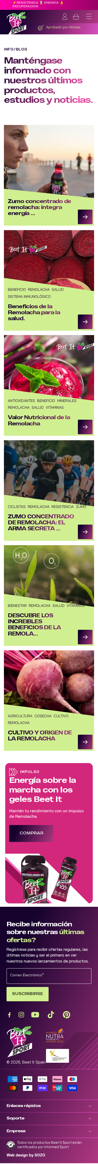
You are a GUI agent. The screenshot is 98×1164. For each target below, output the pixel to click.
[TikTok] (50, 1014)
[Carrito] (76, 17)
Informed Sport (56, 1147)
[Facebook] (9, 1014)
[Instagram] (21, 1014)
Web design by (26, 1155)
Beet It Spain (33, 1063)
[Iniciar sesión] (65, 16)
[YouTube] (35, 1014)
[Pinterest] (66, 1014)
